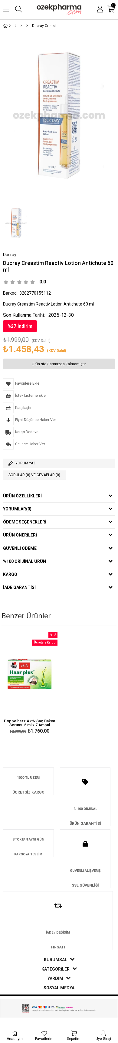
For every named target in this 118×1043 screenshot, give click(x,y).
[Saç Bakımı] (21, 26)
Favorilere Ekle (29, 683)
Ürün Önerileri (20, 535)
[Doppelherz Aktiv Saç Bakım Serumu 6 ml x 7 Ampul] (29, 674)
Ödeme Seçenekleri (24, 522)
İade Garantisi (19, 587)
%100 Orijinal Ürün (24, 561)
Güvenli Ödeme (20, 548)
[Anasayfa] (10, 26)
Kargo (10, 574)
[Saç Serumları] (27, 26)
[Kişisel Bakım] (15, 26)
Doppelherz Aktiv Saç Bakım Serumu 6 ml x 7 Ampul (29, 723)
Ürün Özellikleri (22, 495)
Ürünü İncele (41, 683)
